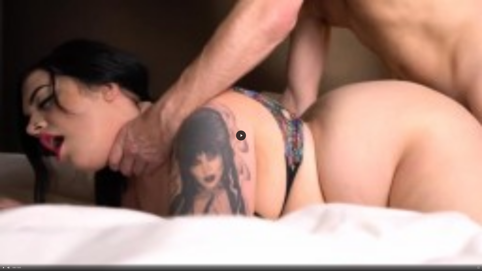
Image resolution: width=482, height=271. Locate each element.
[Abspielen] (241, 135)
